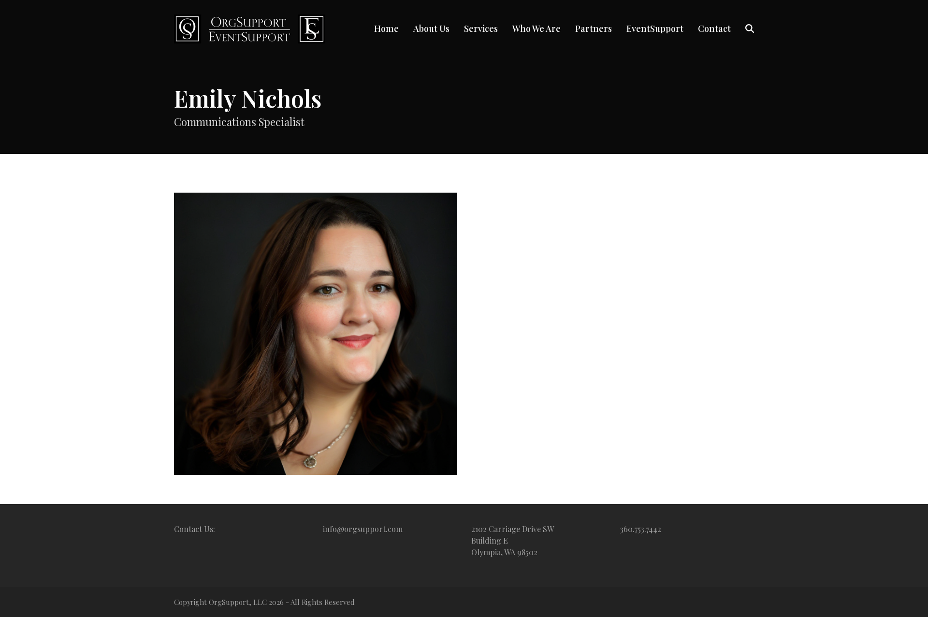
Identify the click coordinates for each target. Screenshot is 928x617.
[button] (749, 29)
